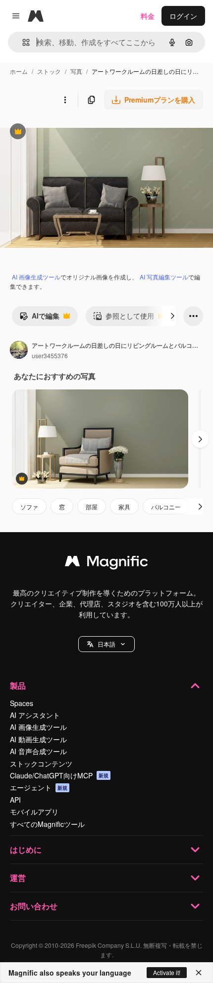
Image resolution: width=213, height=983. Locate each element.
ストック (49, 71)
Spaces (21, 703)
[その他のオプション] (65, 99)
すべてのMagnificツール (47, 824)
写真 (76, 71)
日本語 (106, 644)
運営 (18, 877)
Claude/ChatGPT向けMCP (59, 775)
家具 (124, 506)
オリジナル (68, 132)
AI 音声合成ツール (38, 751)
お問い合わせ (33, 906)
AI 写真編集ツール (164, 277)
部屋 (92, 506)
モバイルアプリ (34, 812)
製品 (18, 685)
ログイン (183, 16)
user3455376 (50, 355)
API (15, 800)
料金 (148, 16)
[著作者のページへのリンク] (19, 351)
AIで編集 (39, 318)
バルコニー (166, 506)
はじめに (26, 849)
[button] (106, 644)
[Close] (199, 973)
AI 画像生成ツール (36, 277)
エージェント (38, 787)
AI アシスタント (35, 715)
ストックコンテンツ (41, 763)
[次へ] (172, 316)
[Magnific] (106, 563)
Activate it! (166, 972)
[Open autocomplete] (22, 42)
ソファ (29, 506)
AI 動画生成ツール (38, 739)
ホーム (19, 71)
